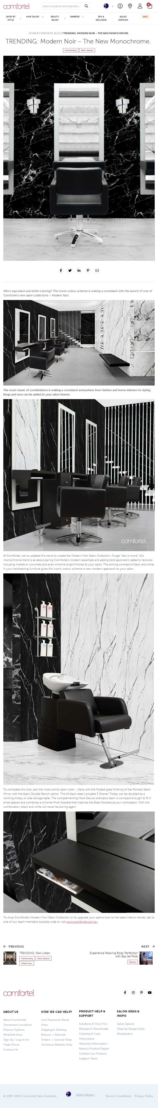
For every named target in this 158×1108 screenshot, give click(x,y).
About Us (11, 1012)
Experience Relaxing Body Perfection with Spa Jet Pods (114, 954)
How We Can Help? (56, 1012)
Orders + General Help (56, 1040)
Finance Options (14, 1030)
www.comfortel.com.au (81, 922)
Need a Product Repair (94, 1048)
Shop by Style (11, 18)
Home (32, 33)
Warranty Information (93, 1043)
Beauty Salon (55, 18)
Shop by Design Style (131, 1029)
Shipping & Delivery (54, 1030)
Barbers (75, 16)
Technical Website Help (56, 1044)
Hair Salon (32, 16)
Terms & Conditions (118, 1096)
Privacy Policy (144, 1096)
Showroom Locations (17, 1025)
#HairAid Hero (12, 1035)
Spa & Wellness (101, 18)
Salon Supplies (123, 18)
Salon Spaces (125, 1024)
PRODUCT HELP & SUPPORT (92, 1014)
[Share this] (61, 270)
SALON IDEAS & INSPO (128, 1014)
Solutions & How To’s (93, 1024)
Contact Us (10, 1049)
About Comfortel (14, 1020)
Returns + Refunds (53, 1035)
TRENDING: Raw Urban (34, 953)
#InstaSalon (124, 1034)
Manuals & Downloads (93, 1029)
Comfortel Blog (49, 33)
